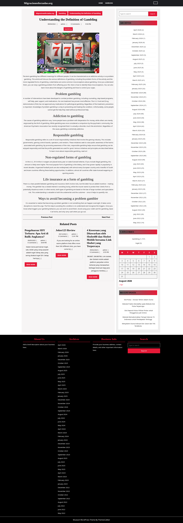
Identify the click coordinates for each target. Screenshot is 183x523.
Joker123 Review (65, 230)
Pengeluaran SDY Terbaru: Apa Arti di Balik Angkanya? (36, 233)
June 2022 (137, 218)
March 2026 (137, 34)
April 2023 (137, 176)
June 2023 (137, 168)
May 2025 (137, 72)
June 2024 (137, 118)
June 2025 (137, 67)
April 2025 (137, 76)
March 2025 (136, 80)
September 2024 (137, 105)
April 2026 (137, 30)
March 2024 (136, 130)
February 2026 (137, 38)
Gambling (109, 3)
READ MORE (31, 265)
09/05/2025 (32, 240)
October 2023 (137, 151)
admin (63, 24)
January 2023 (137, 189)
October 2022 (137, 201)
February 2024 (137, 134)
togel (137, 243)
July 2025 (137, 63)
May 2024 (137, 122)
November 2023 (137, 147)
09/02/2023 (94, 250)
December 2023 (137, 143)
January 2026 (137, 42)
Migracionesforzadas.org (38, 3)
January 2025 (137, 88)
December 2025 (137, 47)
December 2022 (137, 193)
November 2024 (137, 97)
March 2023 (136, 181)
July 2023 (136, 164)
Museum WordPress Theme (84, 520)
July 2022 (136, 214)
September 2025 (137, 55)
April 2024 (137, 126)
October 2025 (137, 51)
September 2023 (137, 155)
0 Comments (32, 243)
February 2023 (137, 185)
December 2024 (137, 93)
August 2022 (137, 210)
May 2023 (137, 172)
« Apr (121, 284)
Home (101, 3)
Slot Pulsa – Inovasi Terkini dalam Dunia (138, 300)
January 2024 (137, 139)
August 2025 (137, 59)
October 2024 (137, 101)
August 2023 (137, 160)
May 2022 (137, 222)
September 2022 (137, 206)
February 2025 (137, 84)
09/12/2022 (63, 234)
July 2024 (136, 114)
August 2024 (137, 109)
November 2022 (137, 197)
